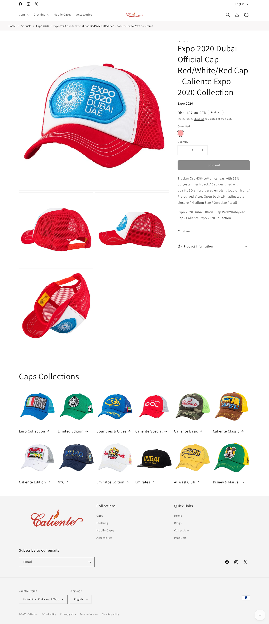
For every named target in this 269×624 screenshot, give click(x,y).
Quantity (183, 142)
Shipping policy (110, 614)
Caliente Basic (186, 431)
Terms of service (89, 614)
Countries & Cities (111, 431)
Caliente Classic (226, 431)
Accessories (104, 538)
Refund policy (48, 614)
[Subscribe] (89, 562)
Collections (182, 530)
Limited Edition (71, 431)
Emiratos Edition (110, 482)
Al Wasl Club (184, 482)
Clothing (102, 523)
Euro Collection (32, 431)
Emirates (142, 482)
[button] (23, 14)
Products (180, 538)
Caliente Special (149, 431)
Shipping (199, 118)
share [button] (186, 231)
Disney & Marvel (226, 482)
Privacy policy (68, 614)
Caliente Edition (32, 482)
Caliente (183, 41)
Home (178, 515)
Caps (99, 515)
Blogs (178, 523)
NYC (61, 482)
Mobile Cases (105, 530)
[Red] (180, 133)
